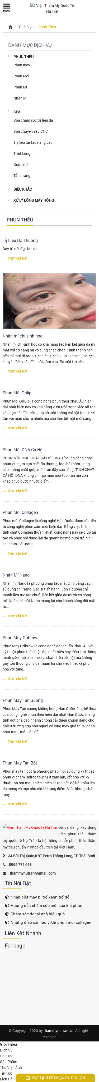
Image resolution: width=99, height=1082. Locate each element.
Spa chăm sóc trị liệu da (33, 120)
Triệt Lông (21, 153)
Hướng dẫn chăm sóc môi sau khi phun (46, 905)
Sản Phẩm (8, 1061)
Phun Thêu (47, 26)
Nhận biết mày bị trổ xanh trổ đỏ (40, 897)
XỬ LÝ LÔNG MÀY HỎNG (33, 200)
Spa (16, 111)
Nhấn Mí (20, 98)
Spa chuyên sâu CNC (30, 131)
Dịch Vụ (25, 26)
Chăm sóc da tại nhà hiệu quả (38, 913)
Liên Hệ (6, 1078)
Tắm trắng (21, 175)
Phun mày (21, 64)
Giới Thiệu (8, 1044)
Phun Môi (21, 75)
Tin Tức (6, 1073)
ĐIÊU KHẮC (22, 189)
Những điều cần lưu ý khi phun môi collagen (51, 922)
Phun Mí (20, 87)
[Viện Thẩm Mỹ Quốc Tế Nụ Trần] (53, 8)
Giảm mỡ (21, 164)
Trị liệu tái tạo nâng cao (33, 142)
